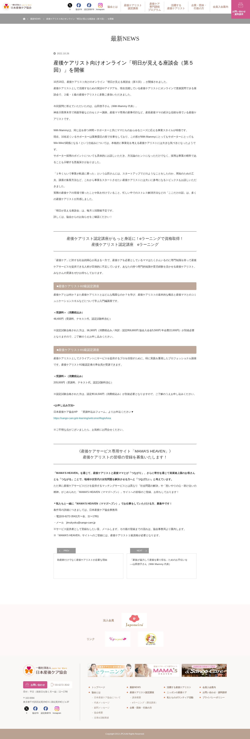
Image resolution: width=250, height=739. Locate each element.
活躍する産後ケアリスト (176, 7)
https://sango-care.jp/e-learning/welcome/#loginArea (82, 418)
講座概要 (136, 697)
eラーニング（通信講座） (145, 702)
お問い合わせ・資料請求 (215, 692)
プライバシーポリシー (214, 697)
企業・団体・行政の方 (199, 7)
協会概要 (98, 712)
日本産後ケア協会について (107, 697)
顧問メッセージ (102, 707)
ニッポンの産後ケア (177, 692)
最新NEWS (35, 19)
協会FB (79, 9)
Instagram (100, 9)
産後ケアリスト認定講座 (133, 7)
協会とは (112, 6)
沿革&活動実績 (101, 717)
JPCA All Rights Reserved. (132, 734)
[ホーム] (24, 15)
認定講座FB (89, 9)
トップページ (98, 687)
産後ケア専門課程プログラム (154, 6)
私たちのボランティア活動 (180, 697)
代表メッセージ (102, 702)
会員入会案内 (220, 6)
